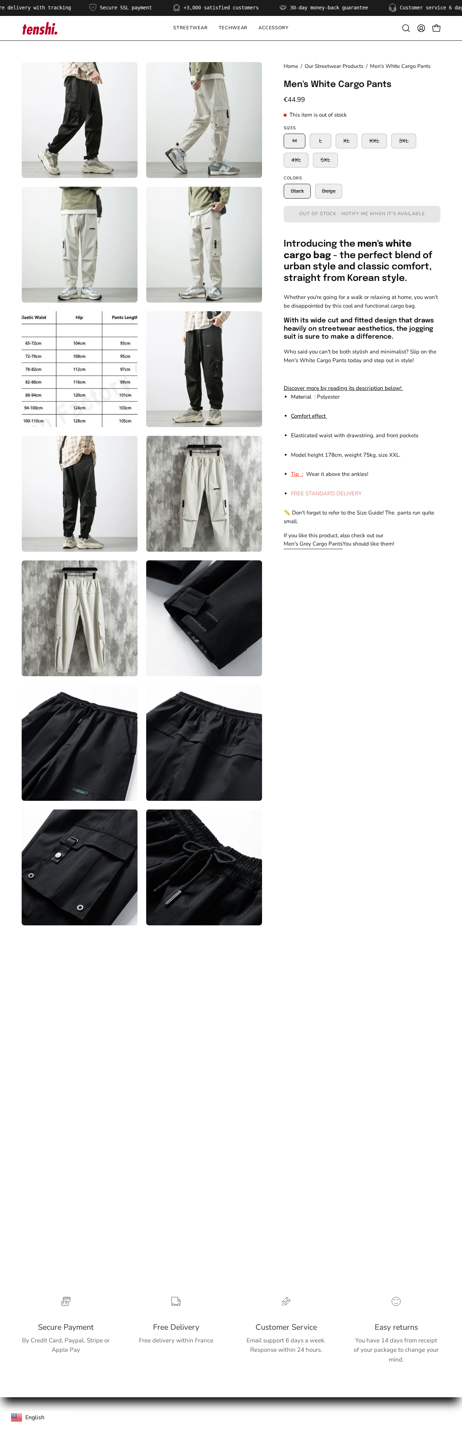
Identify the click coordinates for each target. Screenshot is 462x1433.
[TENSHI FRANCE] (40, 28)
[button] (233, 28)
